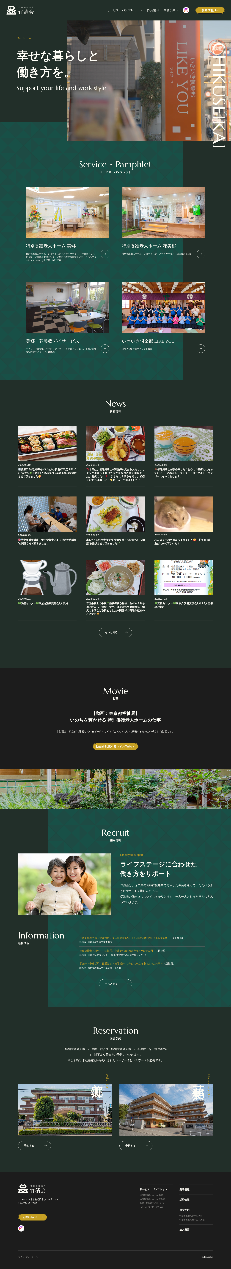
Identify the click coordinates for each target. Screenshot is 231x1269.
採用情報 (153, 10)
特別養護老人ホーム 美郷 (151, 1195)
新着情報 (184, 1189)
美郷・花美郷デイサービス (152, 1203)
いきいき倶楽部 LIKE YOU (152, 1207)
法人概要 (184, 1229)
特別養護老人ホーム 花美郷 (152, 1199)
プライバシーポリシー (29, 1257)
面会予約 (170, 10)
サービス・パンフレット (123, 10)
